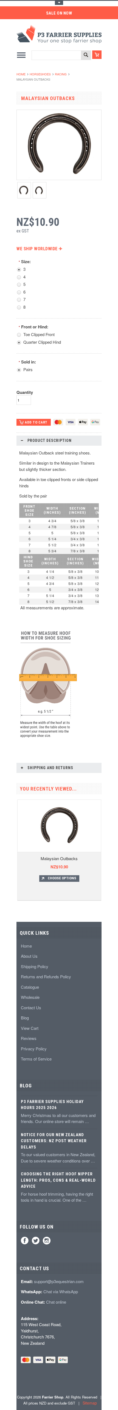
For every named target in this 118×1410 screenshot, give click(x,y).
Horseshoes (40, 74)
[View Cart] (97, 54)
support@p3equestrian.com (59, 1281)
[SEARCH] (86, 55)
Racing (61, 74)
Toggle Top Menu (59, 3)
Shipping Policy (34, 966)
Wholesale (30, 997)
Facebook (25, 1240)
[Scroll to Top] (17, 913)
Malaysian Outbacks (59, 858)
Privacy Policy (34, 1048)
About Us (29, 956)
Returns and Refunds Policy (46, 976)
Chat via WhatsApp (60, 1291)
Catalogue (30, 987)
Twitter (36, 1240)
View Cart (29, 1028)
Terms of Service (36, 1059)
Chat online (56, 1302)
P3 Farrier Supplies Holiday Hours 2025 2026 (52, 1104)
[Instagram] (46, 1240)
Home (21, 74)
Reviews (28, 1038)
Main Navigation (21, 55)
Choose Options (62, 878)
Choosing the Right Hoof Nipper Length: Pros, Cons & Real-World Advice (58, 1180)
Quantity (24, 392)
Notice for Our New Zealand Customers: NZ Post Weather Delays (54, 1141)
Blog (25, 1017)
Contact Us (31, 1007)
